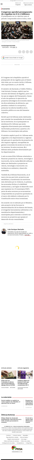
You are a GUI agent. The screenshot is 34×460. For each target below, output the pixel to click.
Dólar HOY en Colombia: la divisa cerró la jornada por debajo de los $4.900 (8, 383)
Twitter (23, 51)
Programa (18, 4)
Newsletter (25, 435)
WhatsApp (31, 51)
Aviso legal (23, 439)
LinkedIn (27, 51)
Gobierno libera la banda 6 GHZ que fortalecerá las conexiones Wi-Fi (23, 383)
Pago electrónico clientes (12, 437)
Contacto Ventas (17, 435)
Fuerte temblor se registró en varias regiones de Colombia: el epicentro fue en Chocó (10, 402)
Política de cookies (25, 441)
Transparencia (20, 443)
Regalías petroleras (8, 223)
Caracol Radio (7, 4)
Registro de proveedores (13, 439)
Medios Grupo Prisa (17, 452)
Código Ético (29, 443)
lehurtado (16, 45)
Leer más (27, 234)
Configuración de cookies (8, 443)
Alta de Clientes (24, 437)
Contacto (8, 435)
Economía (6, 9)
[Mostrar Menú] (1, 4)
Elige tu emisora (28, 4)
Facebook (19, 51)
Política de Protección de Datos (11, 441)
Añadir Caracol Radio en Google (14, 58)
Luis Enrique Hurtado (8, 45)
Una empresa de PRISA (17, 448)
